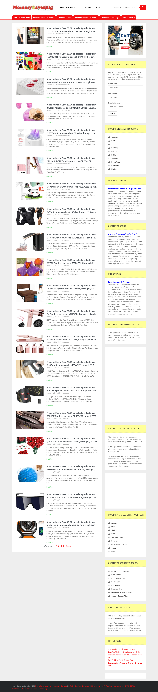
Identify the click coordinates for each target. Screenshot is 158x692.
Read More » (50, 46)
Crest (113, 534)
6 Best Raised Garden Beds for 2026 (122, 649)
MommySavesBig (97, 686)
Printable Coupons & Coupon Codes (124, 188)
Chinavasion (86, 686)
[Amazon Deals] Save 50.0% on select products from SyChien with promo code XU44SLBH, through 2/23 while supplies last (71, 108)
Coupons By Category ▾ (110, 17)
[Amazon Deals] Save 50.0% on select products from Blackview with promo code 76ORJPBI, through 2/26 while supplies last (71, 497)
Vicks (113, 527)
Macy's (114, 151)
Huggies (114, 541)
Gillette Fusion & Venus (120, 544)
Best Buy (114, 148)
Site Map (64, 686)
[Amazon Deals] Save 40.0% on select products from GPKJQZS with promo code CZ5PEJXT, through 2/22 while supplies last (71, 416)
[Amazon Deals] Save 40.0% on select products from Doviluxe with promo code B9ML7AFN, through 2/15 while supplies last (71, 525)
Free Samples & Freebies (119, 282)
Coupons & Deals (64, 17)
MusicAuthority (119, 686)
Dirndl (35, 689)
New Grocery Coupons (120, 571)
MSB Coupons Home (22, 17)
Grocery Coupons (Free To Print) (122, 234)
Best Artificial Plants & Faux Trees (121, 660)
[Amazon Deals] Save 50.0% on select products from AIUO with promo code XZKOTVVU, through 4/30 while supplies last (72, 390)
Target (113, 144)
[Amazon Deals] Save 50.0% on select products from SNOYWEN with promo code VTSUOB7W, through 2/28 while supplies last (72, 469)
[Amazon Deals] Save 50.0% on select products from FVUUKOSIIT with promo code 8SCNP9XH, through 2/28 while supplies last (71, 57)
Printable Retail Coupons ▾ (43, 17)
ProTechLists (108, 686)
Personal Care (116, 589)
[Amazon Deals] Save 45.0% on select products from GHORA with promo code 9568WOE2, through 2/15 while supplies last (71, 365)
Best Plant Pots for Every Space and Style (124, 652)
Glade (113, 548)
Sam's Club (115, 158)
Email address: (114, 103)
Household (115, 585)
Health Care (116, 582)
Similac (114, 530)
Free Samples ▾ (129, 17)
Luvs (113, 551)
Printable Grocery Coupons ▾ (86, 17)
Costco (113, 141)
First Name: (112, 84)
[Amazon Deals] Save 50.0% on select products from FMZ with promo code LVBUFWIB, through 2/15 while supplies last (71, 314)
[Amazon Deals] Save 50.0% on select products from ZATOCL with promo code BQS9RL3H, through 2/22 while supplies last (71, 31)
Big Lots (114, 169)
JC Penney (115, 165)
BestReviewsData (18, 689)
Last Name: (112, 93)
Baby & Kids (116, 575)
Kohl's (113, 155)
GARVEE (70, 686)
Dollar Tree (115, 162)
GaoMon (78, 686)
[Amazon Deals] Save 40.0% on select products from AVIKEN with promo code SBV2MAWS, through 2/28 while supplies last (71, 82)
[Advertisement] (125, 384)
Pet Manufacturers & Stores (122, 592)
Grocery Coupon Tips (119, 596)
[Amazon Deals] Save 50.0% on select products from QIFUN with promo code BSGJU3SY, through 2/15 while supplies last (72, 441)
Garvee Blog (43, 689)
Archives (48, 686)
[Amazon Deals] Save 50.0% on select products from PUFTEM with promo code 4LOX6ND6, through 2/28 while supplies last (71, 133)
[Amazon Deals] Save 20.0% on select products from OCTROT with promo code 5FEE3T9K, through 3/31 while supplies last (71, 263)
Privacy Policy (39, 686)
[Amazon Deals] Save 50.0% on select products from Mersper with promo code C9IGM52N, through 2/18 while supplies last (71, 237)
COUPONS (87, 7)
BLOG (98, 7)
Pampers (114, 523)
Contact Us (56, 686)
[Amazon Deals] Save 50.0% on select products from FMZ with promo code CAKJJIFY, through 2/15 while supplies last (71, 339)
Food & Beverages (118, 578)
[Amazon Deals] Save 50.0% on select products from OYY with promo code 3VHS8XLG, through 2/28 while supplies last (71, 212)
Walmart (114, 137)
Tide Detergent (117, 537)
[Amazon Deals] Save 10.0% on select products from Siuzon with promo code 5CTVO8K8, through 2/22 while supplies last (71, 288)
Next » (68, 546)
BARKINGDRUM (130, 686)
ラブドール (28, 689)
